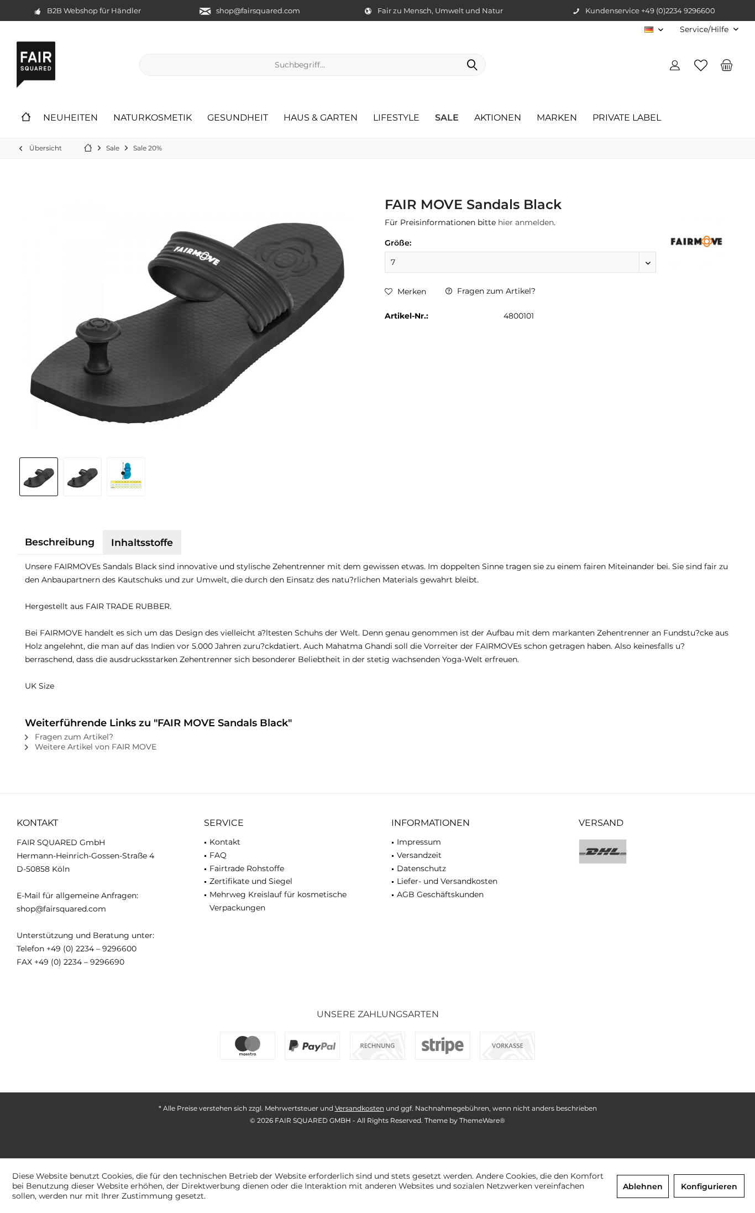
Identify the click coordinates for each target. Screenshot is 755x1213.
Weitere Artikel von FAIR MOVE (94, 747)
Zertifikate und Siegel (250, 881)
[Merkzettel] (700, 65)
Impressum (419, 842)
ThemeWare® (482, 1120)
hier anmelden (526, 222)
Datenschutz (421, 868)
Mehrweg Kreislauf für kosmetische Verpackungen (278, 901)
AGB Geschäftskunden (440, 894)
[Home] (26, 118)
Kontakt (224, 842)
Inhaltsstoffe (142, 542)
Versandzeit (419, 855)
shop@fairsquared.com (258, 10)
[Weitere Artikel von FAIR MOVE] (696, 242)
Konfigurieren (709, 1186)
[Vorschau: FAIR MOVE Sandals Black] (38, 476)
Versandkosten (359, 1108)
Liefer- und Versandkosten (447, 881)
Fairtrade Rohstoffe (246, 868)
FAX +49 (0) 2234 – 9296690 (70, 962)
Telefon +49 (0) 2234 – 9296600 (77, 949)
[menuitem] (705, 30)
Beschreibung (60, 542)
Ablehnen (643, 1186)
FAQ (218, 855)
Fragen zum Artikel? (495, 291)
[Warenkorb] (726, 65)
